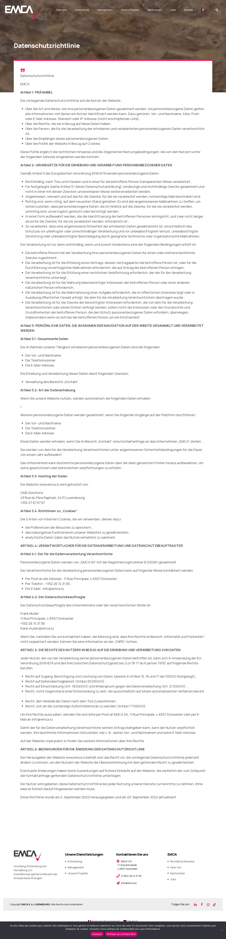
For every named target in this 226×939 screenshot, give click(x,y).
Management (105, 10)
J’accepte (97, 934)
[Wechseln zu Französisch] (203, 10)
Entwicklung (82, 10)
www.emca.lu (76, 757)
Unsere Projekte (130, 10)
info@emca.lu (53, 588)
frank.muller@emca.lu (37, 628)
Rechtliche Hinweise (182, 861)
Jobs (173, 10)
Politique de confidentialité (121, 934)
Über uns (61, 10)
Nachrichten (155, 10)
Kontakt (188, 10)
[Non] (222, 930)
